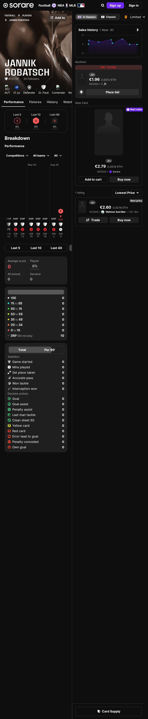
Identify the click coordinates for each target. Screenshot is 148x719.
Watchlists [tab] (71, 102)
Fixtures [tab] (35, 102)
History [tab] (52, 102)
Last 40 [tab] (56, 248)
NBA (61, 5)
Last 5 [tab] (15, 248)
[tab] (108, 17)
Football (44, 5)
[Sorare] (18, 5)
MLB (72, 5)
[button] (103, 5)
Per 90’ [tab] (49, 350)
